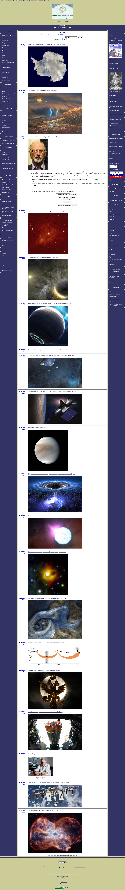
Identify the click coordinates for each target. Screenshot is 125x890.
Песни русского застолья (115, 214)
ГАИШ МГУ (75, 183)
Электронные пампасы (7, 240)
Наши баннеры (113, 282)
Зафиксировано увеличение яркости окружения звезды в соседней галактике (50, 211)
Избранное (112, 261)
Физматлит (112, 104)
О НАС (116, 223)
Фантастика (5, 243)
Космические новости (114, 91)
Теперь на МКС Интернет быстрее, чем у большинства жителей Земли (48, 782)
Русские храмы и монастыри (6, 128)
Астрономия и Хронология (8, 163)
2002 (3, 258)
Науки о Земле (112, 151)
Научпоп (111, 191)
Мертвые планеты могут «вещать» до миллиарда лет (43, 810)
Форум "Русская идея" (7, 184)
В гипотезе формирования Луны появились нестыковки (44, 257)
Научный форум (6, 182)
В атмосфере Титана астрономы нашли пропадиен (42, 90)
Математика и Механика (115, 153)
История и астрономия (114, 63)
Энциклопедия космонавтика (112, 94)
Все (110, 291)
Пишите (20, 0)
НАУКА (116, 31)
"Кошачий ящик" (6, 98)
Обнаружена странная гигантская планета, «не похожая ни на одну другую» (50, 303)
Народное (111, 216)
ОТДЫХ (116, 204)
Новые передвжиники (7, 115)
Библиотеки (112, 264)
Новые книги (5, 70)
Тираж (111, 240)
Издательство (5, 75)
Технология (112, 156)
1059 (73, 855)
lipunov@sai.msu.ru (79, 867)
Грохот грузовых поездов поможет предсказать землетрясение (46, 642)
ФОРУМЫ (8, 175)
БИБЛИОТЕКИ (116, 184)
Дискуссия (47, 0)
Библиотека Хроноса (114, 188)
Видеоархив (5, 131)
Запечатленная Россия (7, 168)
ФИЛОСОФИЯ (9, 136)
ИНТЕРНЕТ (116, 271)
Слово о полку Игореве (7, 157)
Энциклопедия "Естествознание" (113, 98)
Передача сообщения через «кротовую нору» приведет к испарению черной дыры (51, 474)
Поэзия (3, 57)
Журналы (111, 257)
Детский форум (5, 192)
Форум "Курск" (5, 187)
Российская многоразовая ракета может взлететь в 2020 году (45, 712)
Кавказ (3, 50)
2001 (3, 260)
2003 (3, 255)
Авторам (111, 230)
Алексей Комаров (64, 882)
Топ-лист (40, 0)
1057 (67, 855)
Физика (111, 158)
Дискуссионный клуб (7, 179)
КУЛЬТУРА (9, 108)
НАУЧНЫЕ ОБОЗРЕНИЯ (116, 115)
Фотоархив (4, 268)
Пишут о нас (112, 238)
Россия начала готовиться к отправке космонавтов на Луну (45, 670)
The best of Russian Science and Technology (115, 305)
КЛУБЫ (9, 196)
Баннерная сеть (113, 280)
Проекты (111, 252)
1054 (58, 855)
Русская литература (114, 163)
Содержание (8, 0)
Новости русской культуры (8, 35)
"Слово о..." (4, 91)
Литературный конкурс (8, 227)
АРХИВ (9, 250)
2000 (3, 263)
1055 (61, 855)
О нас (15, 0)
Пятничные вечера (6, 201)
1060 (76, 855)
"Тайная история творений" (8, 94)
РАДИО (116, 195)
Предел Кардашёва (33, 754)
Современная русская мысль (9, 140)
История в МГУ (6, 154)
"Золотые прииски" (6, 101)
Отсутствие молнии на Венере (36, 427)
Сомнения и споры (6, 67)
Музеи (111, 209)
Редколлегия (112, 228)
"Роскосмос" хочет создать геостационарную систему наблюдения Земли (49, 349)
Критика (4, 65)
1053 (55, 855)
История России (6, 152)
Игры (110, 211)
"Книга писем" (5, 96)
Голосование (33, 0)
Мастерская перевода (7, 215)
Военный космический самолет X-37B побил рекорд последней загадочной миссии (52, 391)
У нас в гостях (5, 72)
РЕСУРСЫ (116, 245)
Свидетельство (60, 34)
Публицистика (5, 45)
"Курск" (4, 47)
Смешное (111, 219)
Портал (2, 0)
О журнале (112, 233)
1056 (64, 855)
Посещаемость (112, 254)
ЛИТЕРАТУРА (8, 31)
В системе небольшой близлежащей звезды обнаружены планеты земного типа (51, 355)
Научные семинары (114, 110)
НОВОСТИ (116, 287)
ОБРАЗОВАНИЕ (116, 134)
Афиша (3, 38)
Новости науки (112, 296)
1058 (70, 855)
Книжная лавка (5, 77)
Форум (3, 245)
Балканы (4, 52)
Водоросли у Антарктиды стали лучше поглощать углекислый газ (47, 44)
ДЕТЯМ (9, 237)
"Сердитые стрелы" (6, 104)
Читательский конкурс (7, 230)
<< (46, 855)
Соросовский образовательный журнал (115, 145)
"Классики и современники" (8, 89)
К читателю (5, 40)
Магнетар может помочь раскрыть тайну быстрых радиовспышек (47, 552)
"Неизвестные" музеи (7, 122)
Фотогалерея (5, 117)
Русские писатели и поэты (115, 259)
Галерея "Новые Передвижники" (62, 876)
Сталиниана (5, 171)
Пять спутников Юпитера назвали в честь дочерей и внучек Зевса (47, 598)
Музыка (4, 120)
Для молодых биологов (116, 180)
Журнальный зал (6, 80)
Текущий (4, 253)
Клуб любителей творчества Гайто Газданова (8, 208)
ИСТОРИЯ (9, 147)
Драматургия (5, 60)
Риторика (4, 125)
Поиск (110, 249)
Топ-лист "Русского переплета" (114, 277)
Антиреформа (112, 142)
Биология (111, 148)
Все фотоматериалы (7, 270)
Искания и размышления (8, 62)
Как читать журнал (114, 235)
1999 (3, 265)
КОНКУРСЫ (8, 220)
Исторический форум (7, 189)
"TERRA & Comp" (113, 123)
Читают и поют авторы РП (115, 200)
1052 (52, 855)
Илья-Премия (5, 233)
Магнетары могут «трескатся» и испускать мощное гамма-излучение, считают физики (53, 515)
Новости (25, 0)
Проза (3, 55)
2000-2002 (116, 71)
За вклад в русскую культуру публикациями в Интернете (8, 224)
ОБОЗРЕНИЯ (8, 84)
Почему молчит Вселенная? (116, 40)
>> (78, 855)
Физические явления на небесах (47, 191)
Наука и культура (113, 68)
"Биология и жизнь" (114, 129)
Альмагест (4, 165)
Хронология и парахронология (6, 160)
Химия (111, 161)
